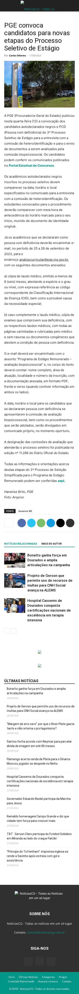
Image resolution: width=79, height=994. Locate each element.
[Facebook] (21, 523)
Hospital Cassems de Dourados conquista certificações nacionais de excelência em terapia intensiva (49, 610)
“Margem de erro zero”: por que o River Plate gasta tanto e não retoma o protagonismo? (40, 726)
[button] (7, 5)
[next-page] (13, 630)
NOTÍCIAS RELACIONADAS (20, 543)
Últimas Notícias (28, 977)
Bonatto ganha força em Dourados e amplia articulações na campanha (48, 560)
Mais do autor (52, 543)
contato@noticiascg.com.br (46, 932)
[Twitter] (31, 523)
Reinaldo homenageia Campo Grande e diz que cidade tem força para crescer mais (38, 819)
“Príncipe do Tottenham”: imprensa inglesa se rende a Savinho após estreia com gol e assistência (37, 856)
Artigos (63, 977)
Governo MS (25, 511)
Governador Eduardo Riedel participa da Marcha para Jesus (39, 801)
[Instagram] (39, 961)
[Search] (73, 5)
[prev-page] (6, 630)
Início (12, 977)
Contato (66, 981)
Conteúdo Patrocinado (21, 981)
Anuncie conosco (48, 981)
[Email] (60, 523)
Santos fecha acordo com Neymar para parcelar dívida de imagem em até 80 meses (39, 744)
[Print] (70, 523)
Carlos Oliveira (17, 55)
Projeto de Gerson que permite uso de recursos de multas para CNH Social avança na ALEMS (41, 708)
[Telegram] (51, 523)
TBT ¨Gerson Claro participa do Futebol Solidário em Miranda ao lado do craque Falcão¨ (39, 836)
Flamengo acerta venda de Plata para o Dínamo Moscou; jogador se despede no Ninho (38, 761)
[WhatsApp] (41, 523)
